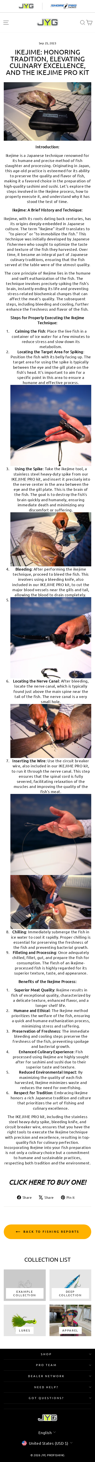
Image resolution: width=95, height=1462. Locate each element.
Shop (46, 1354)
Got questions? (46, 1398)
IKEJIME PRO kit (26, 479)
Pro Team (46, 1365)
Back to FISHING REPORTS (50, 1231)
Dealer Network (46, 1376)
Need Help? (46, 1387)
